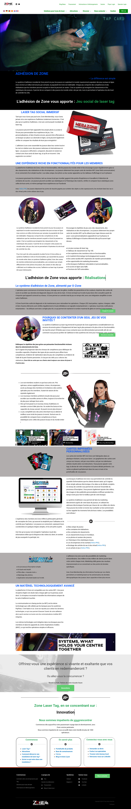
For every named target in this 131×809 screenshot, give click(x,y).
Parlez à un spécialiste (98, 751)
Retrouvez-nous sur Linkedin (100, 757)
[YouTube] (19, 4)
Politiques (112, 804)
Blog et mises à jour (63, 757)
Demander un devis (96, 749)
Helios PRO (23, 189)
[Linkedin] (16, 4)
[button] (66, 11)
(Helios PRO (94, 543)
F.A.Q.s (58, 754)
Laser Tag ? (26, 749)
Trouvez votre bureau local (99, 754)
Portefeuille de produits (64, 749)
